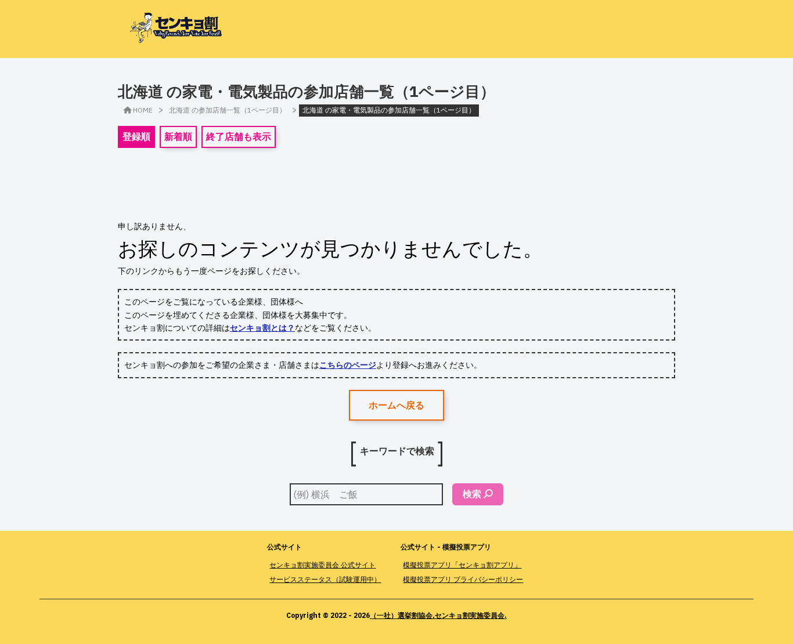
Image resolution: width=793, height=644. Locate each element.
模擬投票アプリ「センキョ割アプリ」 (462, 564)
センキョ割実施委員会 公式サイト (322, 564)
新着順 (178, 136)
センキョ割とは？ (262, 328)
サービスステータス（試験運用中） (325, 579)
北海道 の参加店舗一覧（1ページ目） (227, 110)
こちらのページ (347, 365)
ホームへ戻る (396, 405)
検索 (472, 494)
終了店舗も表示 (238, 136)
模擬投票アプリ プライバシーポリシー (463, 579)
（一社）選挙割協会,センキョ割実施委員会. (438, 615)
